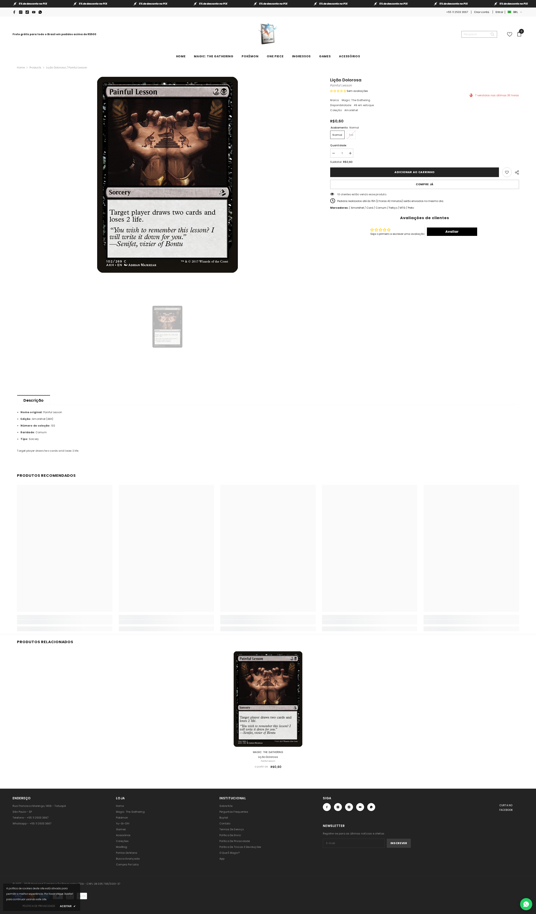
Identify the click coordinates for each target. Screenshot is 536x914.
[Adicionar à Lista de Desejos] (507, 172)
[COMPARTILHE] (515, 171)
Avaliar (452, 231)
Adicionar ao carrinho (414, 172)
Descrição (33, 400)
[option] (167, 175)
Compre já (424, 184)
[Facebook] (14, 12)
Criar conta (482, 12)
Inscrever (398, 843)
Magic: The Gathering (356, 100)
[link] (64, 622)
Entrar (499, 12)
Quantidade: (338, 145)
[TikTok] (27, 12)
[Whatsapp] (40, 12)
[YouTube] (33, 12)
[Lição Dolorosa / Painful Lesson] (268, 699)
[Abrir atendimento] (526, 904)
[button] (338, 91)
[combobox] (476, 34)
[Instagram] (20, 12)
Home (21, 67)
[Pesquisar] (479, 34)
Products (35, 67)
